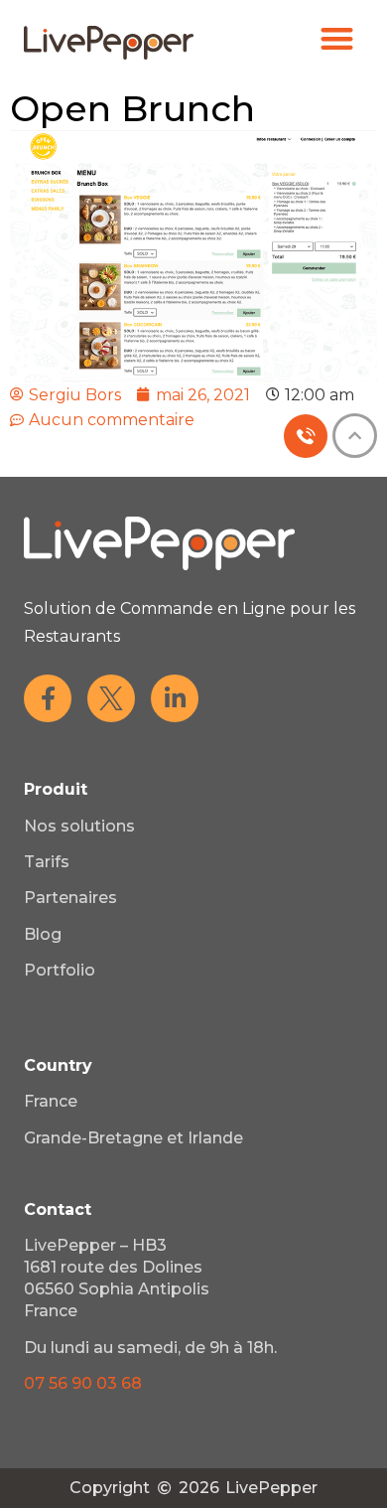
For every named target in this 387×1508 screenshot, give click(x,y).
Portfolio (59, 970)
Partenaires (70, 897)
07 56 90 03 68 (83, 1383)
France (50, 1101)
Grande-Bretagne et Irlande (133, 1138)
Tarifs (46, 861)
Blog (43, 934)
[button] (338, 38)
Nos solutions (79, 826)
